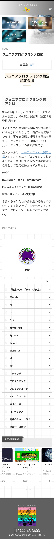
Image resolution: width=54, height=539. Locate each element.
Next (49, 466)
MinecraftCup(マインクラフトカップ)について (27, 467)
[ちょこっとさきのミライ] (27, 10)
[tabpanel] (27, 467)
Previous (4, 466)
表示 (32, 64)
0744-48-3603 (28, 531)
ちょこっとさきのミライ (27, 505)
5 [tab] (30, 489)
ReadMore (27, 481)
